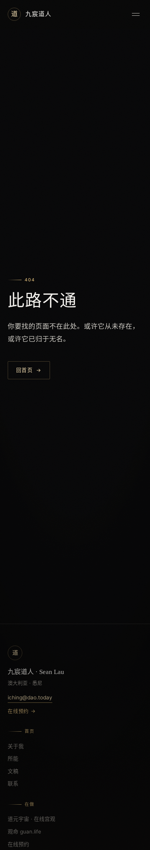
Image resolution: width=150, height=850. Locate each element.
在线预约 (18, 844)
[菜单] (135, 14)
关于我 (16, 746)
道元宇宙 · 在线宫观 (31, 819)
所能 (13, 758)
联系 (13, 783)
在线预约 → (22, 711)
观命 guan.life (24, 831)
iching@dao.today (30, 697)
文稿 (13, 771)
